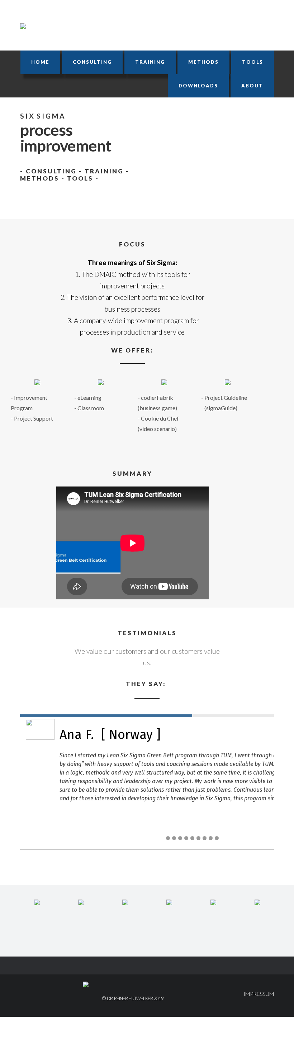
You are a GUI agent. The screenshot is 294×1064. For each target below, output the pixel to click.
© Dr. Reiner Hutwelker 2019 (132, 998)
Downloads (198, 85)
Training (150, 62)
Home (40, 62)
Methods (203, 62)
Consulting (92, 62)
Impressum (258, 993)
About (252, 85)
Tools (252, 62)
